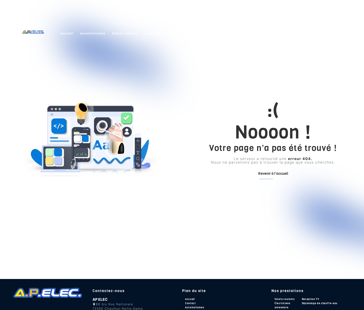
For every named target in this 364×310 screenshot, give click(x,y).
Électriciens (282, 303)
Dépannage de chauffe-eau (319, 303)
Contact (335, 33)
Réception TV (310, 299)
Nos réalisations (306, 33)
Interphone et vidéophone (213, 33)
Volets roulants (285, 299)
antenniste (281, 307)
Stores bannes (125, 33)
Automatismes (92, 33)
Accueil (66, 33)
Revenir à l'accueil (273, 173)
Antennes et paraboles (164, 33)
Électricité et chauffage (264, 33)
